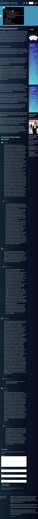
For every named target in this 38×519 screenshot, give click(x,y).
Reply (5, 198)
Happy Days (35, 156)
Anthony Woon (6, 141)
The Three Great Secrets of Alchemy (33, 50)
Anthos (5, 387)
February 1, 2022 (8, 426)
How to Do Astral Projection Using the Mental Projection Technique (33, 56)
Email (2, 473)
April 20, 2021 (7, 201)
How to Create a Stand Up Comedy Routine (33, 81)
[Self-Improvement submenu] (12, 11)
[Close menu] (4, 8)
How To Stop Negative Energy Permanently (33, 69)
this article (8, 444)
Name (2, 468)
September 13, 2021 (7, 249)
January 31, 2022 (6, 388)
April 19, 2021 (6, 142)
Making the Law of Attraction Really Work (33, 103)
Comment (3, 455)
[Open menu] (1, 16)
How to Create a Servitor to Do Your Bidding (33, 62)
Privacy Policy (13, 516)
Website (2, 479)
